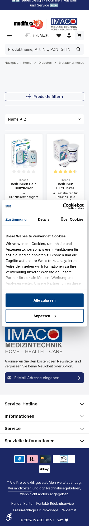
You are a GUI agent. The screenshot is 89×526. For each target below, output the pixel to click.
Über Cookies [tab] (72, 219)
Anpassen (41, 316)
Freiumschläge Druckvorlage (35, 510)
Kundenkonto (22, 503)
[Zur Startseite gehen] (44, 24)
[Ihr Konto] (69, 35)
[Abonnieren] (79, 377)
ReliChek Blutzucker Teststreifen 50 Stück (65, 186)
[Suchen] (78, 49)
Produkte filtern (48, 96)
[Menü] (9, 35)
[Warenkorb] (79, 35)
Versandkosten (20, 488)
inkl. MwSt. (37, 35)
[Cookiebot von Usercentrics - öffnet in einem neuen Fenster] (63, 206)
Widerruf (69, 510)
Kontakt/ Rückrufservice (55, 503)
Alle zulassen (44, 300)
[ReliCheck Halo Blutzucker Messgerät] (24, 153)
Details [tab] (44, 219)
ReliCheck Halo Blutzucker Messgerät (24, 186)
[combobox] (39, 49)
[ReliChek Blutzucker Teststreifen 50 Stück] (65, 153)
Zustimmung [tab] (16, 219)
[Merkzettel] (58, 35)
